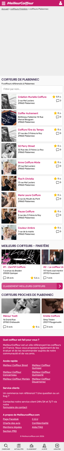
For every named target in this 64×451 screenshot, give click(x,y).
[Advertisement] (32, 44)
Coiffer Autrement (28, 113)
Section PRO (10, 431)
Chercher (6, 449)
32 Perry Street (26, 146)
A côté (44, 449)
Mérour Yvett (10, 316)
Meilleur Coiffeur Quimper (41, 366)
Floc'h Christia (26, 178)
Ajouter (57, 449)
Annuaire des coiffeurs (20, 3)
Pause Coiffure (26, 211)
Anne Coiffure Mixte (29, 162)
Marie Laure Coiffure (29, 195)
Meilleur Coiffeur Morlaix (16, 378)
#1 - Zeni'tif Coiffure (14, 267)
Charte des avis (11, 423)
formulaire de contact (15, 407)
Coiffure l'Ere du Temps (31, 129)
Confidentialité (40, 423)
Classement (31, 449)
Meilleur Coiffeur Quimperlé (41, 373)
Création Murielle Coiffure (32, 97)
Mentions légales (12, 427)
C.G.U (35, 419)
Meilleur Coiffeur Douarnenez (41, 380)
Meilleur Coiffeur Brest (15, 365)
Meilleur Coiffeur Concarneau (12, 373)
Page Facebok (11, 419)
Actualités (18, 449)
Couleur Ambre (26, 227)
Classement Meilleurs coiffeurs (24, 286)
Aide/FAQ (37, 427)
